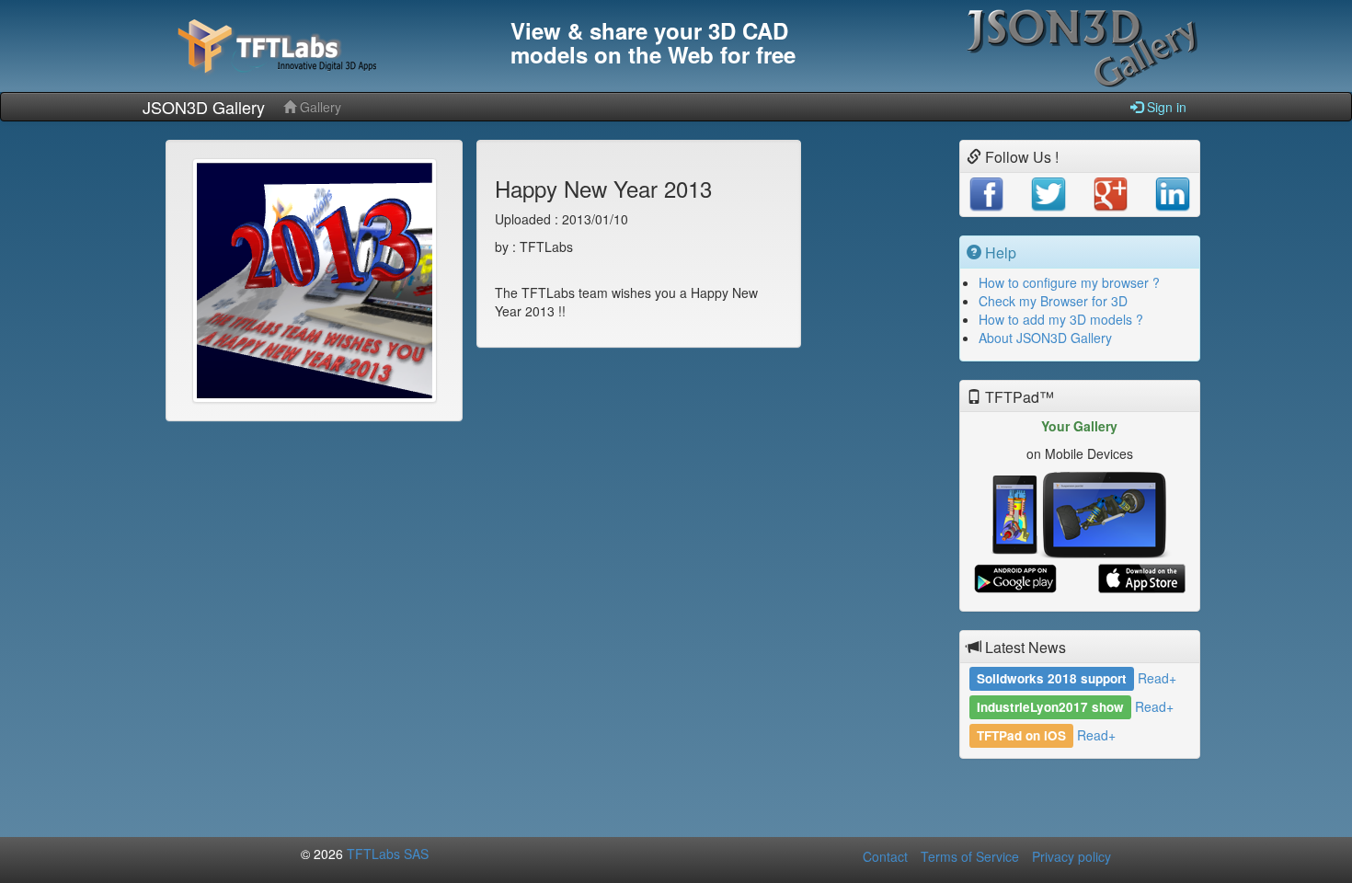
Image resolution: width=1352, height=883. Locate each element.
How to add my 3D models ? (1061, 319)
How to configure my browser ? (1069, 282)
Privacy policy (1071, 856)
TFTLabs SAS (388, 853)
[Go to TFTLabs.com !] (317, 46)
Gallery (318, 106)
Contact (885, 856)
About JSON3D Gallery (1045, 337)
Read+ (1157, 678)
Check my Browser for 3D (1053, 301)
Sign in (1164, 106)
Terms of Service (970, 856)
